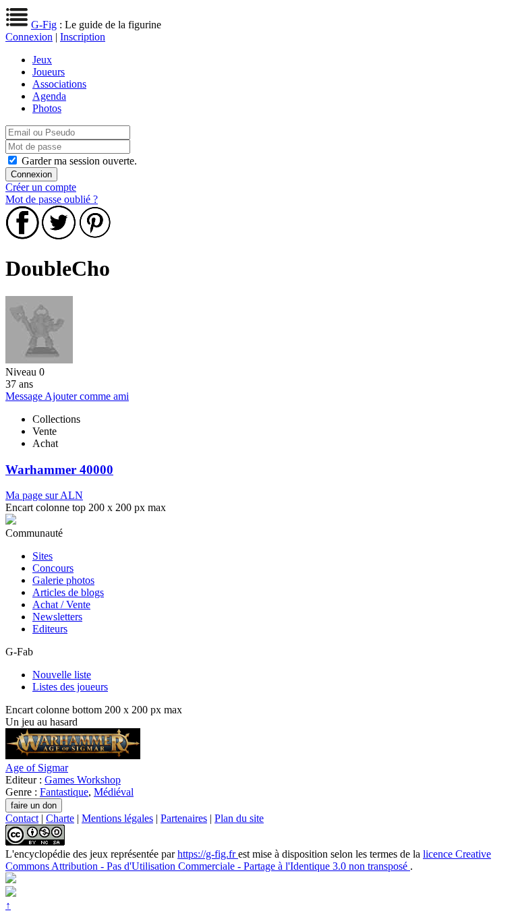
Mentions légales (117, 818)
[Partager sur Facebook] (22, 235)
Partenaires (184, 818)
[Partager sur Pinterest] (95, 235)
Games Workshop (83, 780)
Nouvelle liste (61, 674)
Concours (53, 568)
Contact (21, 818)
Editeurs (49, 628)
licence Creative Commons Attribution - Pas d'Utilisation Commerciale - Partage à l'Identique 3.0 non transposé (248, 860)
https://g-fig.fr (207, 854)
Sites (42, 556)
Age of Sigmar (36, 767)
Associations (59, 84)
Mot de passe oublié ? (51, 199)
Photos (46, 108)
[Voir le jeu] (72, 755)
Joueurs (48, 72)
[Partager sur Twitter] (59, 235)
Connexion (29, 36)
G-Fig (44, 24)
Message (25, 396)
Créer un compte (40, 187)
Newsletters (57, 616)
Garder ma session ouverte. (79, 161)
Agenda (49, 96)
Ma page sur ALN (44, 495)
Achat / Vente (61, 604)
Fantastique (64, 792)
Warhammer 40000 (59, 470)
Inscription (82, 36)
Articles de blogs (68, 592)
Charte (60, 818)
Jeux (42, 59)
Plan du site (239, 818)
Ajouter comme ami (87, 396)
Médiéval (114, 792)
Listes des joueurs (70, 686)
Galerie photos (63, 580)
